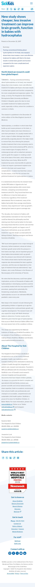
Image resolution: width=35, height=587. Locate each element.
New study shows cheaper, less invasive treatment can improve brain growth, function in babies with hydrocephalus (17, 26)
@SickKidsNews (7, 407)
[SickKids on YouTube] (21, 553)
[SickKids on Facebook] (13, 553)
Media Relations (17, 532)
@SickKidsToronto (7, 410)
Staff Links (17, 544)
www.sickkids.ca (6, 404)
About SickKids (17, 501)
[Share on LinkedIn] (15, 9)
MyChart (16, 512)
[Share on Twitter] (11, 9)
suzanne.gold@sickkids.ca (9, 429)
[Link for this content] (18, 9)
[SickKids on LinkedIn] (24, 553)
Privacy (17, 573)
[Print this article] (22, 9)
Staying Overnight (17, 504)
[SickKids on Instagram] (9, 553)
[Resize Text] (32, 9)
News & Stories (17, 506)
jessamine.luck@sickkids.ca (10, 442)
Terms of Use (24, 573)
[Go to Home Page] (7, 3)
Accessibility (10, 573)
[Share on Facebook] (7, 9)
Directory (18, 509)
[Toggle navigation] (31, 3)
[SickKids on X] (17, 553)
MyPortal (17, 541)
